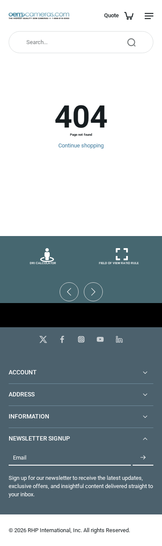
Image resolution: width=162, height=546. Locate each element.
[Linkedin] (119, 339)
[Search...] (131, 42)
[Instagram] (81, 339)
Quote (111, 15)
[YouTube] (100, 339)
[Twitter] (43, 339)
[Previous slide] (69, 291)
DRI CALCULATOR (43, 263)
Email (19, 457)
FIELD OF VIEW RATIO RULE (119, 263)
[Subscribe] (143, 458)
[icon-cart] (128, 15)
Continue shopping (81, 145)
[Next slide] (93, 291)
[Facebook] (62, 339)
